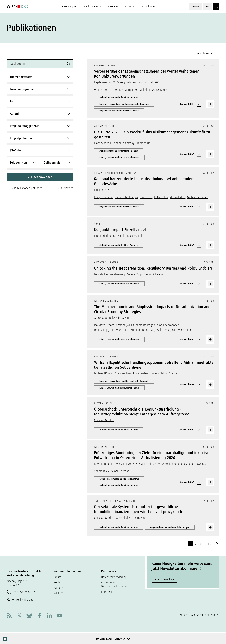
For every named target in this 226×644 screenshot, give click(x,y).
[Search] (216, 6)
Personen (113, 6)
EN (207, 6)
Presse (195, 6)
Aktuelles (147, 6)
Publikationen (90, 6)
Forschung (67, 6)
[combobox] (40, 77)
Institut (128, 6)
